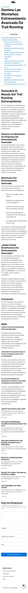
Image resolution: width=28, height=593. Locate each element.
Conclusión (8, 57)
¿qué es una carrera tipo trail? (14, 61)
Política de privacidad (9, 571)
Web (2, 544)
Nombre (4, 528)
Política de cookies (8, 576)
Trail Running (5, 7)
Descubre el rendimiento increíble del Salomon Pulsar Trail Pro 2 (15, 65)
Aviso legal (6, 573)
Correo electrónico (8, 536)
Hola (4, 579)
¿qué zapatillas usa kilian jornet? (14, 84)
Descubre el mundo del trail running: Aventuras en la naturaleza (13, 71)
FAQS (6, 59)
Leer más (4, 417)
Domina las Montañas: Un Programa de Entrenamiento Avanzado (13, 44)
